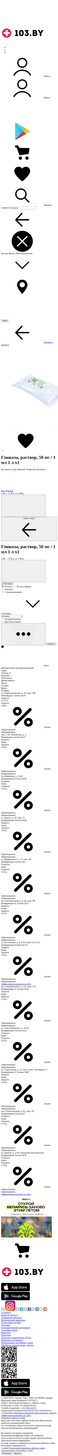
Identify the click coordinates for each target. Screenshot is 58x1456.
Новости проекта (9, 1315)
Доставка (5, 1325)
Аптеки (10, 50)
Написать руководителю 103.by (16, 1337)
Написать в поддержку (12, 1340)
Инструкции (13, 52)
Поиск (10, 47)
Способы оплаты (9, 1330)
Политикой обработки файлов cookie (27, 1448)
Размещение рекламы (11, 1317)
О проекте (6, 1312)
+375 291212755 (28, 1408)
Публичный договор (11, 1322)
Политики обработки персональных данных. (35, 1413)
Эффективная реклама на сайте (16, 984)
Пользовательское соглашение (15, 1327)
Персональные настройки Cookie (17, 1343)
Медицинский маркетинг (13, 1320)
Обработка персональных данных (17, 1345)
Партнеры (6, 1335)
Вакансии (6, 1332)
